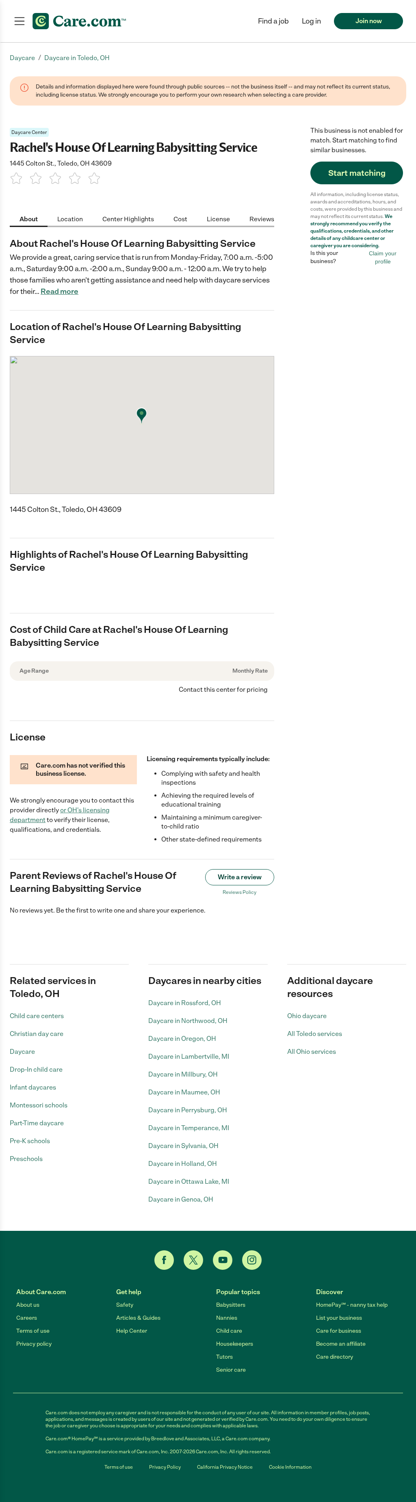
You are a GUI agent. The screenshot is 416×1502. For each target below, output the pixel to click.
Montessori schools (38, 1105)
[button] (311, 21)
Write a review (240, 877)
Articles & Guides (138, 1317)
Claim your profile (382, 257)
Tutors (224, 1356)
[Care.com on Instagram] (252, 1260)
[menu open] (19, 21)
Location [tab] (70, 219)
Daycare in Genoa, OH (180, 1199)
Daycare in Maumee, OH (184, 1092)
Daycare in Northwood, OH (188, 1021)
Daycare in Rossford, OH (184, 1003)
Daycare (22, 1051)
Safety (124, 1304)
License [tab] (218, 219)
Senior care (231, 1369)
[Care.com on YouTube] (222, 1260)
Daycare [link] (22, 58)
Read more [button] (59, 291)
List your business (339, 1317)
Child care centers (37, 1016)
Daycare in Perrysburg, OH (187, 1110)
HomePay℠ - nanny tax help (352, 1304)
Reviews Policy (239, 892)
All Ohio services (311, 1051)
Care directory (334, 1356)
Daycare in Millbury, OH (183, 1074)
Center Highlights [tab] (128, 219)
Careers (26, 1317)
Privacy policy (34, 1343)
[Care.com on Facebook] (164, 1260)
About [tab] (29, 219)
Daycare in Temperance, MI (188, 1128)
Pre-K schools (30, 1141)
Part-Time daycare (37, 1123)
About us (27, 1304)
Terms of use (33, 1330)
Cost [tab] (180, 219)
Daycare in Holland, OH (182, 1164)
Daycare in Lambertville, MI (188, 1056)
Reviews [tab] (261, 219)
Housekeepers (234, 1343)
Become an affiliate (341, 1343)
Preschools (26, 1159)
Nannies (226, 1317)
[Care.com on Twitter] (193, 1260)
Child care (229, 1330)
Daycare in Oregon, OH (182, 1038)
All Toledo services (314, 1034)
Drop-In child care (36, 1069)
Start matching (357, 173)
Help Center (131, 1330)
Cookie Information (290, 1467)
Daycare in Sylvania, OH (183, 1146)
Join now (368, 21)
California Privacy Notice (225, 1467)
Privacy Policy (165, 1467)
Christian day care (36, 1034)
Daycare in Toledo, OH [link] (77, 58)
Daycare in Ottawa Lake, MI (188, 1181)
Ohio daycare (307, 1016)
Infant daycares (33, 1087)
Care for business (338, 1330)
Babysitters (230, 1304)
